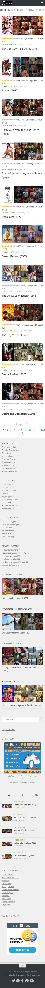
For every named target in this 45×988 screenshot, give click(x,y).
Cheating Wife (7, 874)
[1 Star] (2, 38)
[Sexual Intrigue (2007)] (22, 352)
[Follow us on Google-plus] (27, 981)
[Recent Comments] (22, 795)
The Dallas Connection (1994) (19, 295)
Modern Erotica (9, 45)
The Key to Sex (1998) (14, 335)
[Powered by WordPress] (14, 975)
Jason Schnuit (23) (9, 493)
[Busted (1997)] (22, 67)
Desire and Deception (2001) (18, 413)
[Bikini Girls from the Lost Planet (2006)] (22, 107)
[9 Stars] (14, 38)
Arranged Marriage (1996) (24, 830)
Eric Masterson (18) (9, 505)
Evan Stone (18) (8, 508)
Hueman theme (35, 975)
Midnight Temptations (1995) (25, 843)
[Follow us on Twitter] (13, 981)
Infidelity (5, 880)
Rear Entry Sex (7, 893)
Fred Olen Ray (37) (9, 522)
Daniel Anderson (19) (10, 499)
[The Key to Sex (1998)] (22, 313)
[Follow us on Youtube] (31, 981)
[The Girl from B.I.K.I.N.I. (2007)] (22, 25)
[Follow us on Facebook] (18, 981)
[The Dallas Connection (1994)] (22, 273)
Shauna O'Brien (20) (9, 459)
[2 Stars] (4, 38)
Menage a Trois (8, 887)
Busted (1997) (10, 90)
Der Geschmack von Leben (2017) (17, 632)
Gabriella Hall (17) (9, 468)
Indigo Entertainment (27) (12, 565)
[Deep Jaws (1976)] (22, 194)
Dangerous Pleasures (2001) (15, 598)
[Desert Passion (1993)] (22, 234)
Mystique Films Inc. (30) (11, 559)
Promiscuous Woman (10, 890)
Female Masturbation (10, 877)
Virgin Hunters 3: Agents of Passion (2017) (21, 705)
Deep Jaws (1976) (12, 217)
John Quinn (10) (8, 537)
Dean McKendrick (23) (10, 525)
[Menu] (42, 3)
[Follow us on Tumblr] (22, 981)
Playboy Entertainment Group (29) (15, 562)
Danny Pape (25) (8, 487)
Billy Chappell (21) (9, 496)
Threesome (6, 899)
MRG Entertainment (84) (11, 550)
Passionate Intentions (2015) (25, 817)
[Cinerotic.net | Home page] (9, 3)
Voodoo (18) (6, 502)
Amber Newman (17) (10, 471)
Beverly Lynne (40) (9, 447)
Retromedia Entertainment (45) (14, 553)
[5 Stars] (8, 38)
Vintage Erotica (8, 213)
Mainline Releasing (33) (11, 556)
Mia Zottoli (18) (8, 465)
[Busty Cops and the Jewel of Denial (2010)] (22, 151)
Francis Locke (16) (9, 528)
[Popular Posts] (9, 795)
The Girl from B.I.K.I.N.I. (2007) (19, 49)
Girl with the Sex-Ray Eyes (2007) (27, 856)
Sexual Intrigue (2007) (14, 374)
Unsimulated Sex (8, 902)
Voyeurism (6, 905)
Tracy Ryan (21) (8, 453)
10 (30, 430)
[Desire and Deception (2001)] (22, 391)
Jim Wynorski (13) (8, 531)
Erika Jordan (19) (8, 462)
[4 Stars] (7, 38)
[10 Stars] (16, 38)
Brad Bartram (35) (9, 484)
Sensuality (6, 896)
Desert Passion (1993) (15, 256)
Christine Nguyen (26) (10, 450)
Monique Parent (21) (10, 456)
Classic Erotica (8, 86)
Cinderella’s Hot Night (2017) (25, 805)
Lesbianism (6, 884)
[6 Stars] (10, 38)
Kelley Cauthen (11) (9, 534)
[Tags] (36, 795)
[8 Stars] (13, 38)
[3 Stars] (5, 38)
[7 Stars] (11, 38)
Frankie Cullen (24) (9, 490)
